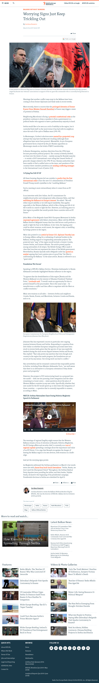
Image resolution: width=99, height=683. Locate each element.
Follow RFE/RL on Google (72, 3)
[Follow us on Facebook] (74, 648)
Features (28, 651)
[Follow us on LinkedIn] (79, 648)
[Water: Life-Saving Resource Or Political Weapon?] (59, 595)
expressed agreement (31, 220)
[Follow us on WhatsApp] (83, 648)
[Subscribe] (88, 648)
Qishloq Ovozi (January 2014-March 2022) (34, 663)
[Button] (73, 33)
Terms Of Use (5, 654)
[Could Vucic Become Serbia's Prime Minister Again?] (10, 619)
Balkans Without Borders (34, 10)
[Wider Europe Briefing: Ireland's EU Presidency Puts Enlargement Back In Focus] (10, 630)
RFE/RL (29, 408)
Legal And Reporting (8, 662)
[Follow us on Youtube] (51, 648)
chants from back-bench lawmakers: (47, 468)
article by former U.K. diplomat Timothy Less (57, 235)
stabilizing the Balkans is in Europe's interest (39, 200)
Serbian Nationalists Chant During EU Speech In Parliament (47, 405)
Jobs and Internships (8, 658)
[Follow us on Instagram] (60, 648)
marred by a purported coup (63, 136)
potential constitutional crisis (60, 117)
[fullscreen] (74, 430)
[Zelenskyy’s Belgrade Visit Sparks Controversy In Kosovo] (10, 584)
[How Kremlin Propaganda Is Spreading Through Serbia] (25, 534)
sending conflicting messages (63, 166)
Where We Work (6, 651)
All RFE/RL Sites (6, 666)
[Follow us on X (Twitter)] (70, 648)
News (27, 647)
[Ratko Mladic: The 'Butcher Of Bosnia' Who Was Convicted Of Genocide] (10, 572)
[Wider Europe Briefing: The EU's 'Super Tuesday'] (10, 608)
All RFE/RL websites (88, 3)
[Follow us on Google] (65, 648)
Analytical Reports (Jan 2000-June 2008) (36, 675)
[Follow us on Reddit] (56, 648)
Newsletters (29, 654)
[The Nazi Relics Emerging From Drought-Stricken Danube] (59, 607)
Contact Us (4, 669)
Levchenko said (34, 281)
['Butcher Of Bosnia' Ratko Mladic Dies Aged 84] (59, 584)
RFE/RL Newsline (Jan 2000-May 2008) (36, 669)
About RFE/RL (6, 647)
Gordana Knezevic (31, 24)
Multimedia (29, 658)
